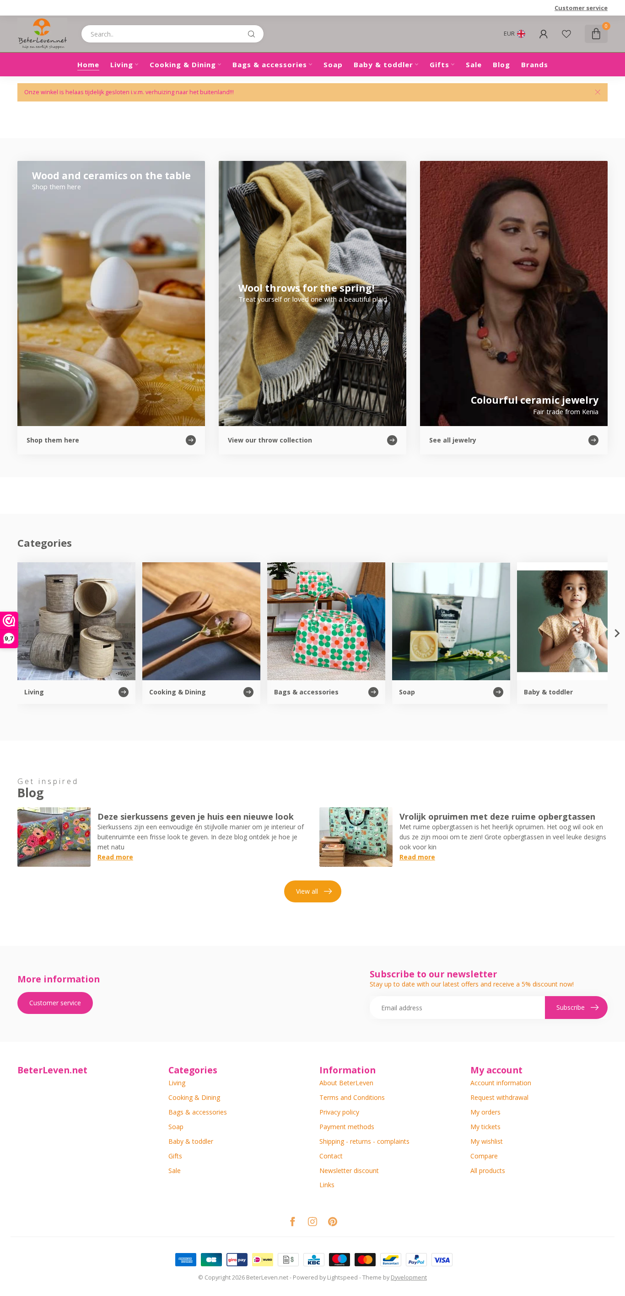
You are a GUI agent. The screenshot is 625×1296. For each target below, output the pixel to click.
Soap (333, 64)
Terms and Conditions (352, 1097)
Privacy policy (339, 1112)
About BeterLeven (346, 1082)
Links (326, 1184)
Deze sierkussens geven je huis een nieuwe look (195, 816)
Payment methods (346, 1126)
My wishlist (486, 1141)
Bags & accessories (269, 64)
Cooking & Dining (183, 64)
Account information (500, 1082)
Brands (534, 64)
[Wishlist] (566, 34)
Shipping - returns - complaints (364, 1141)
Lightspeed (342, 1277)
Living (121, 64)
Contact (331, 1156)
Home (88, 64)
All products (487, 1170)
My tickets (485, 1126)
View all (307, 891)
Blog (501, 64)
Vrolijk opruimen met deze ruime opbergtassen (497, 816)
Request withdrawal (499, 1097)
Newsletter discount (349, 1170)
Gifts (439, 64)
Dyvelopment (409, 1277)
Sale (474, 64)
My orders (485, 1112)
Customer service (581, 8)
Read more (115, 857)
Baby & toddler (383, 64)
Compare (484, 1156)
